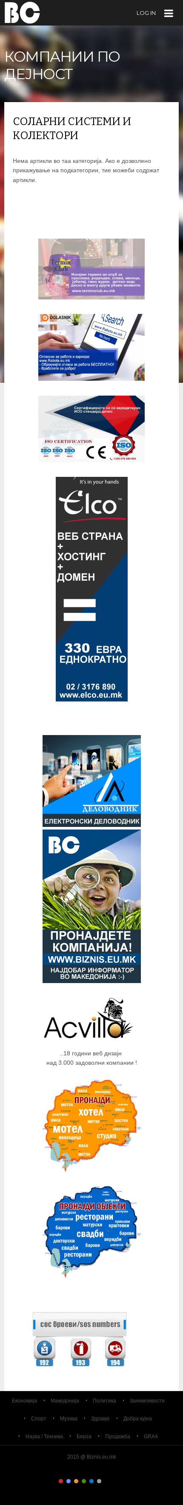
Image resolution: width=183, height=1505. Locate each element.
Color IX (122, 1481)
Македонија (65, 1401)
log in (146, 12)
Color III (76, 1481)
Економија (24, 1401)
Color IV (84, 1481)
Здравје (100, 1419)
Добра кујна (137, 1419)
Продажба (117, 1436)
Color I (61, 1481)
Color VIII (114, 1481)
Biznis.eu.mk (22, 12)
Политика (104, 1401)
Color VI (99, 1481)
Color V (91, 1481)
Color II (68, 1481)
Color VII (107, 1481)
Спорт (38, 1419)
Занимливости (147, 1401)
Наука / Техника (44, 1436)
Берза (84, 1436)
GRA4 (151, 1436)
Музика (68, 1419)
